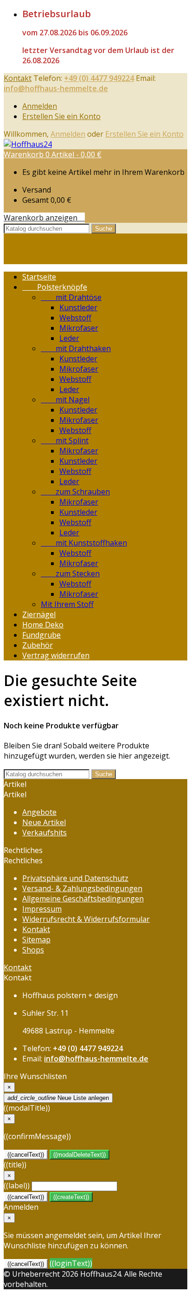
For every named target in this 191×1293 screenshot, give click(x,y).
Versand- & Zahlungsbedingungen (82, 888)
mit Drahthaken (76, 348)
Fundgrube (41, 635)
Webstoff (75, 318)
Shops (33, 950)
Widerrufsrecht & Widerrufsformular (86, 919)
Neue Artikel (44, 822)
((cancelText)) (25, 1154)
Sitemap (36, 939)
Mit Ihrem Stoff (67, 604)
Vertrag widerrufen (55, 655)
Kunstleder (78, 307)
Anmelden (39, 106)
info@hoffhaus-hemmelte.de (56, 88)
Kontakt (18, 78)
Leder (69, 338)
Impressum (42, 909)
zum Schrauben (75, 492)
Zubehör (37, 645)
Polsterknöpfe (54, 287)
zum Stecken (70, 573)
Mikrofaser (78, 328)
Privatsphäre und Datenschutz (75, 878)
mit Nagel (65, 399)
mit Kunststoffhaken (84, 543)
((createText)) (71, 1196)
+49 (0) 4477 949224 (99, 78)
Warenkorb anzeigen (44, 218)
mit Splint (65, 440)
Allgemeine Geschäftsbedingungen (83, 898)
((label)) (17, 1185)
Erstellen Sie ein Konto (61, 116)
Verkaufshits (44, 832)
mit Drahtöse (71, 297)
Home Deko (43, 625)
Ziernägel (39, 614)
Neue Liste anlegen (58, 1097)
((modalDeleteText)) (79, 1154)
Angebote (39, 812)
